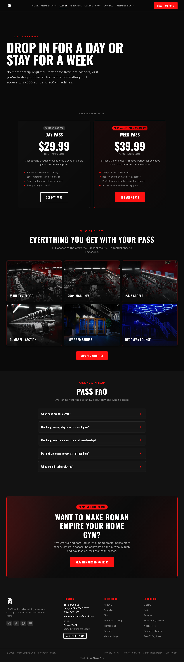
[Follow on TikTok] (16, 623)
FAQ (146, 610)
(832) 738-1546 (71, 611)
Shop (98, 5)
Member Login (125, 5)
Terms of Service (131, 652)
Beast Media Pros (95, 658)
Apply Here (150, 625)
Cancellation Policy (152, 652)
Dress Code (172, 652)
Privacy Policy (111, 652)
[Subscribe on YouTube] (30, 623)
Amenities (109, 610)
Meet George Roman (154, 620)
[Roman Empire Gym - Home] (9, 6)
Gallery (147, 604)
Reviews (148, 615)
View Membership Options (92, 562)
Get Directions (76, 636)
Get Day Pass (54, 197)
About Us (109, 604)
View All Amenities (92, 355)
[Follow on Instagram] (9, 623)
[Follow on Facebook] (23, 623)
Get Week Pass (130, 197)
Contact (109, 5)
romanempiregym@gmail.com (78, 616)
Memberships (49, 5)
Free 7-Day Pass (165, 5)
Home (35, 5)
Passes (63, 5)
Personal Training (81, 5)
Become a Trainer (153, 631)
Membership (110, 625)
